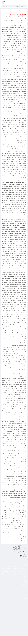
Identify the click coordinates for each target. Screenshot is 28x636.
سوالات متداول (24, 594)
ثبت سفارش (25, 592)
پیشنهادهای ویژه (24, 587)
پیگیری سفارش (24, 598)
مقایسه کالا (25, 582)
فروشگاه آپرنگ (24, 584)
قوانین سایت (25, 596)
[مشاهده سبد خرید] (2, 3)
